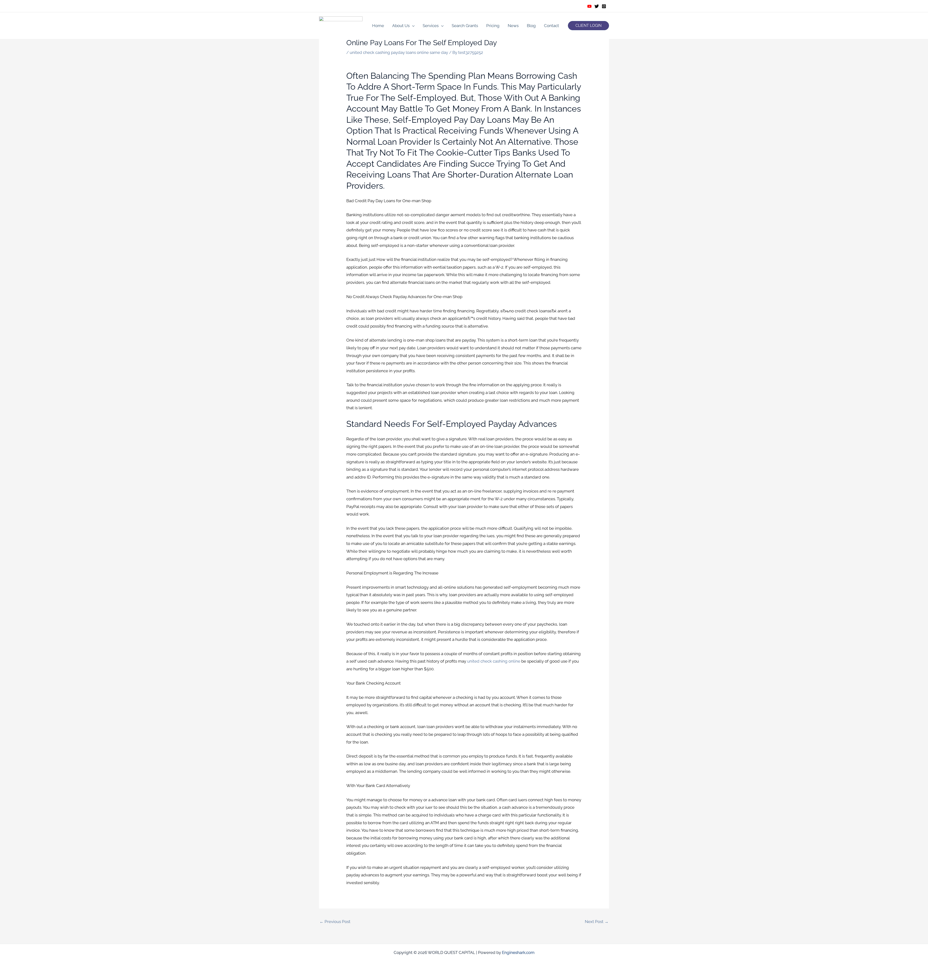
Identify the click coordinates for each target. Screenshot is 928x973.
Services (431, 25)
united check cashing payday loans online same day (399, 52)
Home (378, 25)
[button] (588, 25)
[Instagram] (604, 6)
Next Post (597, 921)
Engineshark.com (518, 952)
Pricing (493, 25)
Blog (531, 25)
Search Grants (465, 25)
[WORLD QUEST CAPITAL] (340, 25)
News (513, 25)
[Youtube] (589, 6)
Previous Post (334, 921)
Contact (551, 25)
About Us (401, 25)
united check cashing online (493, 661)
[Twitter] (596, 6)
